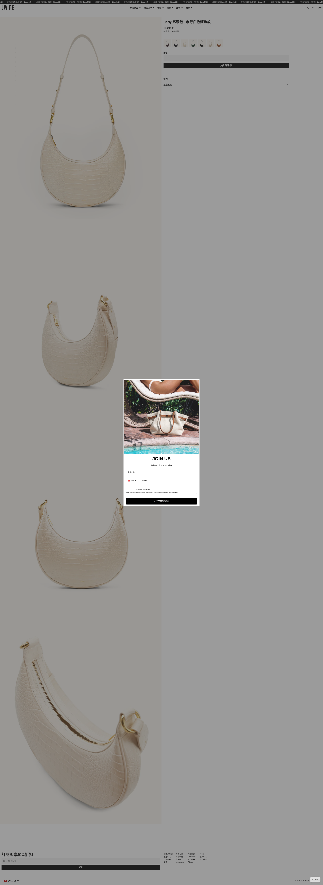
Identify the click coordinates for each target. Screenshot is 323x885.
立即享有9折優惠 (161, 501)
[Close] (196, 382)
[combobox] (132, 481)
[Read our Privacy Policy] (195, 493)
